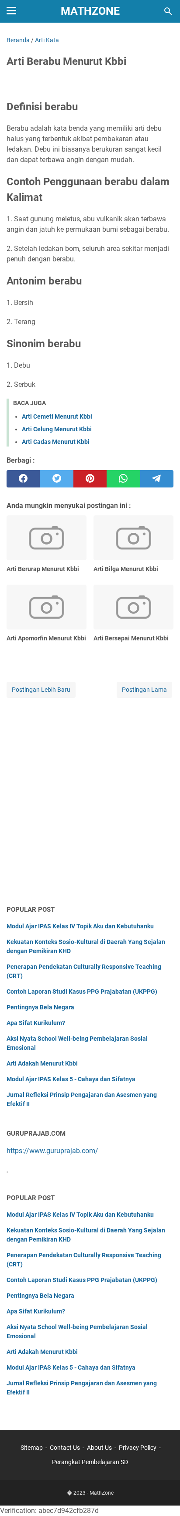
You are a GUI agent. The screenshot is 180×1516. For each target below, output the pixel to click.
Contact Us (65, 1447)
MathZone (90, 11)
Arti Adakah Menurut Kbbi (42, 1063)
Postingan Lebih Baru (41, 689)
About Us (99, 1447)
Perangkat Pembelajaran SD (90, 1461)
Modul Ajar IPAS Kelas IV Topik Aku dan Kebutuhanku (80, 926)
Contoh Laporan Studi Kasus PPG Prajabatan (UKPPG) (82, 991)
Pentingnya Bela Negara (40, 1007)
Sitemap (32, 1447)
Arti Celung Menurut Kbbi (57, 429)
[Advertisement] (90, 802)
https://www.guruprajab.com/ (52, 1151)
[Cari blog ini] (168, 11)
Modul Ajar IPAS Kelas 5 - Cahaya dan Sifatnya (71, 1079)
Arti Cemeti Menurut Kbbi (57, 416)
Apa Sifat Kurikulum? (36, 1022)
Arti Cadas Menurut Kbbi (56, 441)
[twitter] (56, 478)
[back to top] (162, 1496)
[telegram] (156, 478)
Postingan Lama (144, 689)
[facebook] (23, 478)
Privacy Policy (137, 1447)
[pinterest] (90, 478)
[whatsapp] (123, 478)
